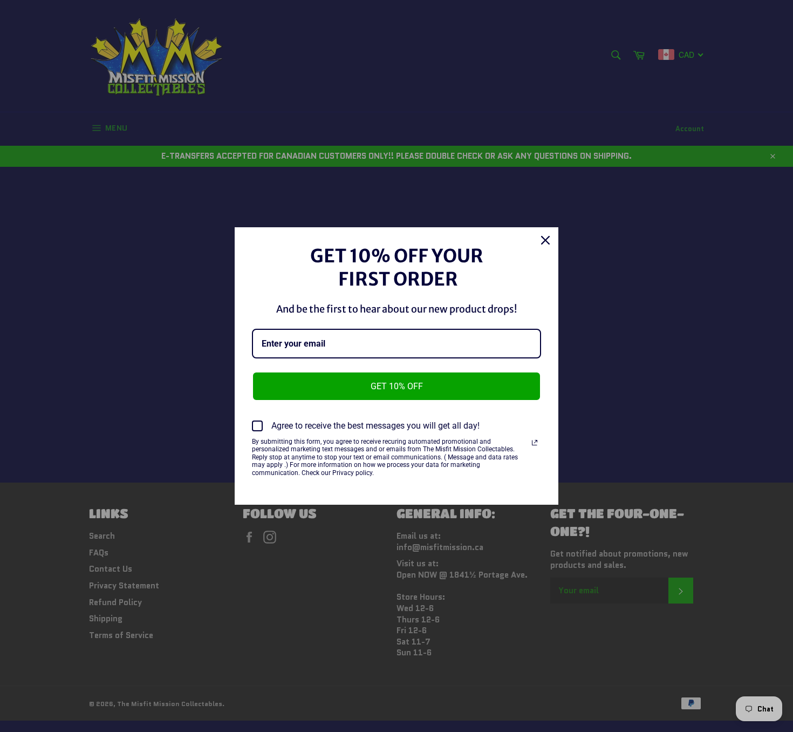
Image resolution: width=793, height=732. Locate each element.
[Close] (545, 240)
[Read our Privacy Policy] (534, 442)
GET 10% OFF (397, 386)
